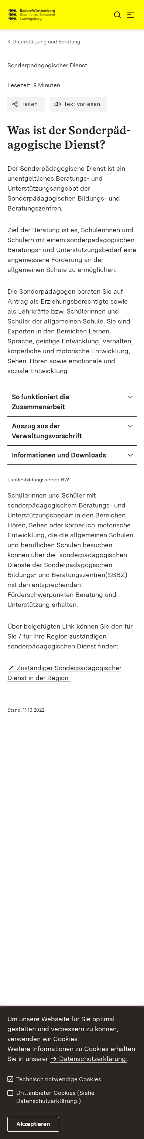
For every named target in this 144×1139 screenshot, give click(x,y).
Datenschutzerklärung (92, 1058)
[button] (26, 104)
